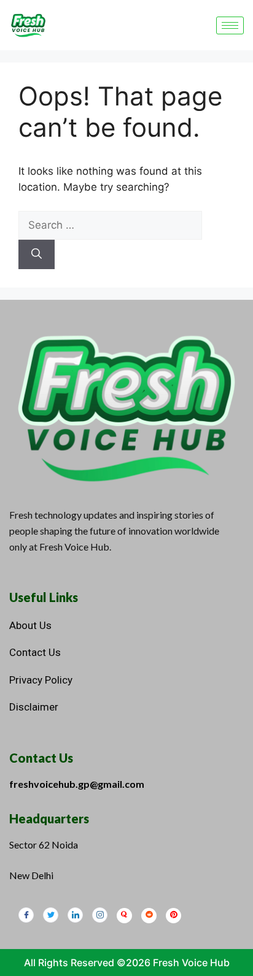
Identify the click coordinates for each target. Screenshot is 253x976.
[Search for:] (110, 225)
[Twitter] (50, 915)
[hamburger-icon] (230, 25)
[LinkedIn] (75, 915)
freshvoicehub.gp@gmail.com (76, 784)
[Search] (36, 254)
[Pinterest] (173, 915)
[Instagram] (99, 915)
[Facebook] (26, 915)
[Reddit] (149, 915)
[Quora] (124, 915)
